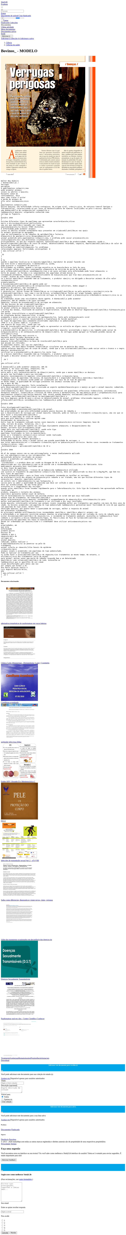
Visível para (5, 1094)
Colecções (14, 23)
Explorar (4, 4)
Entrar (3, 13)
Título (3, 1081)
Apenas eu (8, 1099)
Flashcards (5, 23)
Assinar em (5, 1078)
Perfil (3, 34)
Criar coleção (6, 1102)
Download (5, 1060)
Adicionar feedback (9, 1160)
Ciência (9, 43)
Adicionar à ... (7, 36)
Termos (13, 1144)
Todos (6, 1097)
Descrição (9, 1085)
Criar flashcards (25, 16)
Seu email (5, 1203)
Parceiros (12, 1139)
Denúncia (4, 1139)
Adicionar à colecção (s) (10, 38)
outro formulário (25, 1179)
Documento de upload (10, 16)
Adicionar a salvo (27, 38)
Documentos (6, 1130)
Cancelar (5, 1233)
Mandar (13, 1233)
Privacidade (6, 1144)
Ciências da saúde (13, 45)
